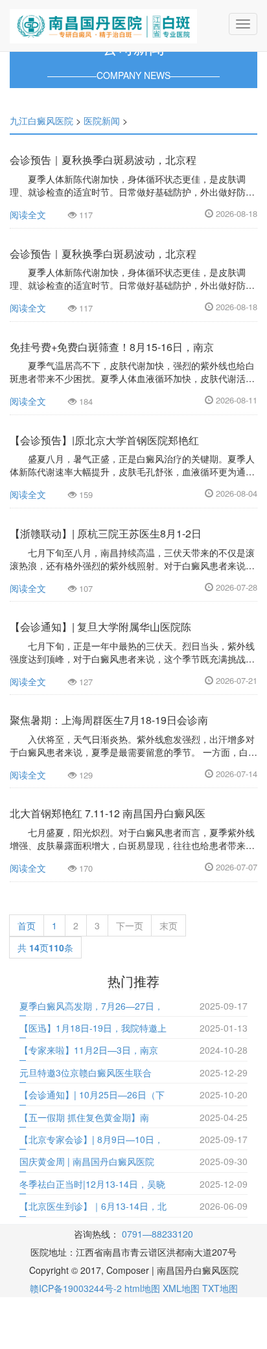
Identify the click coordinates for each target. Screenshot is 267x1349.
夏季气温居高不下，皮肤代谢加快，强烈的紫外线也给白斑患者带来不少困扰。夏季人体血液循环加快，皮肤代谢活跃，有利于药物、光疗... (132, 378)
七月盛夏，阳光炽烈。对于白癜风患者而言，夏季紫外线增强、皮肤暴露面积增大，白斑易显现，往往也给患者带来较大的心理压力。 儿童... (132, 845)
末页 (168, 925)
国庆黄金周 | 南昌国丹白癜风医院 (86, 1161)
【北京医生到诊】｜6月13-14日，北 (93, 1205)
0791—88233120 (157, 1233)
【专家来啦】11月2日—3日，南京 (88, 1049)
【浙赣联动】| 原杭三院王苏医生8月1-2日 (106, 533)
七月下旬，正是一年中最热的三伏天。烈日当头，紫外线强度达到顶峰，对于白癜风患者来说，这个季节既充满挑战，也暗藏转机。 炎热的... (132, 658)
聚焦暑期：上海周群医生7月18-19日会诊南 (109, 719)
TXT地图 (220, 1288)
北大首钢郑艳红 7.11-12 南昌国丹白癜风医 (107, 813)
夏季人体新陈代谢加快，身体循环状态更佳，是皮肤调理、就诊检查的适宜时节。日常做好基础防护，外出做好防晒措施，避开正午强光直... (132, 191)
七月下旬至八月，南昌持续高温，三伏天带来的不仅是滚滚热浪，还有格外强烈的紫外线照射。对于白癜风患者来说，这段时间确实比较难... (132, 565)
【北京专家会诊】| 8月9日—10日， (91, 1139)
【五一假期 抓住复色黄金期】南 (84, 1117)
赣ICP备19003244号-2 (76, 1288)
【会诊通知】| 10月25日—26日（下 (92, 1094)
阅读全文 (28, 214)
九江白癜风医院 (41, 120)
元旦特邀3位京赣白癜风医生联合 (85, 1072)
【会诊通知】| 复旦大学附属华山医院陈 (100, 626)
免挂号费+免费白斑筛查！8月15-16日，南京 (112, 346)
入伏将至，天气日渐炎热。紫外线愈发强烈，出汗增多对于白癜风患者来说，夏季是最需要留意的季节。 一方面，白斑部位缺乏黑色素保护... (133, 751)
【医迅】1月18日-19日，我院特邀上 (93, 1027)
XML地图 (181, 1288)
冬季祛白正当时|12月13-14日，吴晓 (92, 1183)
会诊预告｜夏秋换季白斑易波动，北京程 (103, 159)
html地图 (142, 1288)
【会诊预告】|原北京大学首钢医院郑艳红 (104, 440)
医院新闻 (102, 120)
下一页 (129, 925)
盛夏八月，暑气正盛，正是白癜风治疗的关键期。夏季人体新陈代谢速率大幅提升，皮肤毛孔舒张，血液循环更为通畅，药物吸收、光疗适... (132, 471)
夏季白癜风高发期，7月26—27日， (91, 1005)
